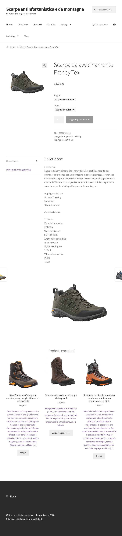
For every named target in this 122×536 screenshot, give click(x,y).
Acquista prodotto (61, 432)
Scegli (23, 452)
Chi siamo (23, 24)
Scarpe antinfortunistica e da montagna (45, 9)
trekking (10, 36)
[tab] (23, 161)
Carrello (51, 24)
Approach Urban (65, 139)
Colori (57, 105)
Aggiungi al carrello (79, 119)
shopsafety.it (35, 518)
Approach (68, 136)
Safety (64, 24)
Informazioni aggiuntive (18, 169)
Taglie (57, 95)
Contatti (37, 24)
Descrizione (12, 160)
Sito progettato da (15, 518)
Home (9, 24)
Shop (26, 36)
